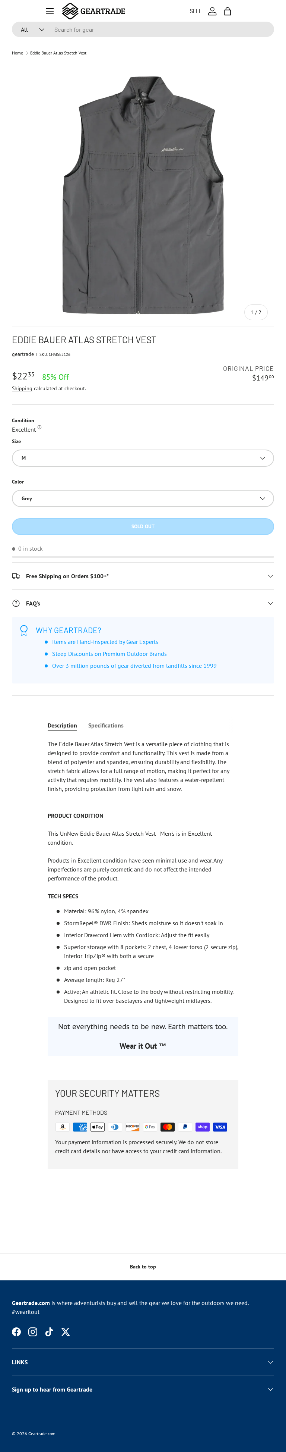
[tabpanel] (143, 872)
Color (18, 481)
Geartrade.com (41, 1433)
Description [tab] (62, 725)
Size (16, 441)
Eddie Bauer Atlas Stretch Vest (58, 53)
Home (17, 53)
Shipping (22, 388)
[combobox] (143, 29)
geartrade (23, 354)
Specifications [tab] (106, 725)
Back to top (143, 1266)
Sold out (143, 526)
